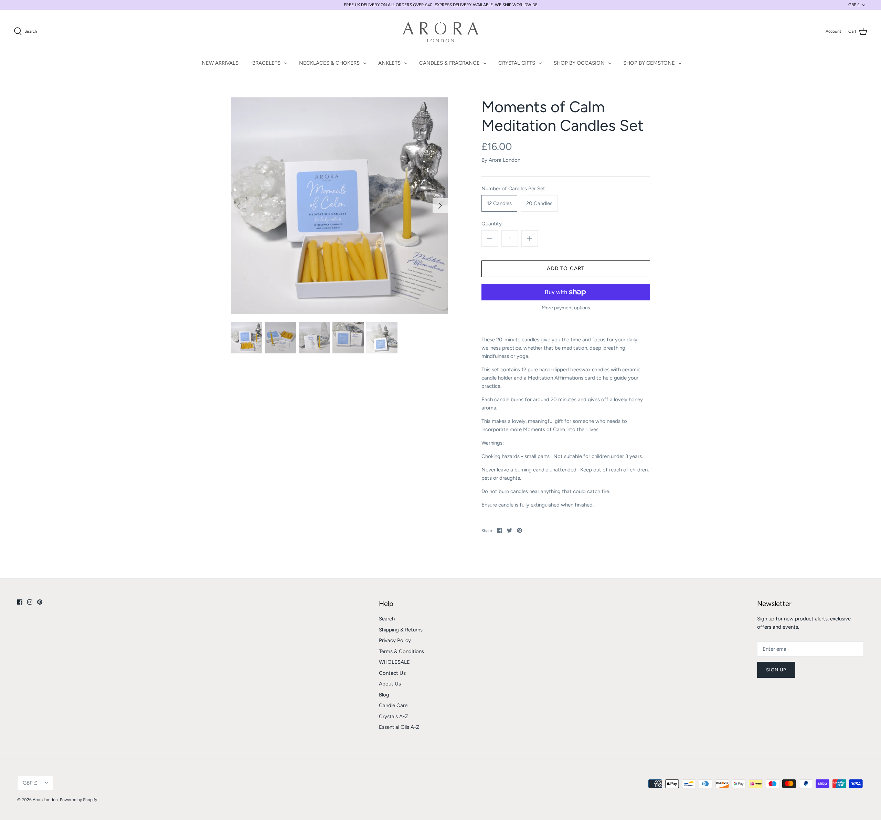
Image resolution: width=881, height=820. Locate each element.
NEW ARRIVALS (220, 63)
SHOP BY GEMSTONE (649, 63)
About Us (390, 684)
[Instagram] (29, 602)
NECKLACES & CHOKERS (329, 63)
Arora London (504, 160)
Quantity (491, 224)
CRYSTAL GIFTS (516, 63)
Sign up (776, 669)
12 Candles (499, 203)
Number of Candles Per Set (513, 188)
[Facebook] (19, 602)
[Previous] (238, 205)
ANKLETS (389, 63)
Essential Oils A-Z (399, 727)
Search (387, 619)
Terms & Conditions (401, 651)
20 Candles (539, 203)
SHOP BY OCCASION (579, 63)
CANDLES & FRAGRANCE (449, 63)
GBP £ (854, 4)
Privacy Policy (395, 640)
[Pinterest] (39, 602)
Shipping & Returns (401, 630)
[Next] (440, 205)
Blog (384, 695)
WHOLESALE (394, 662)
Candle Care (393, 705)
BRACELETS (266, 63)
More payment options (566, 308)
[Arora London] (440, 31)
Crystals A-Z (393, 716)
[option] (339, 205)
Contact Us (392, 673)
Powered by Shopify (78, 799)
